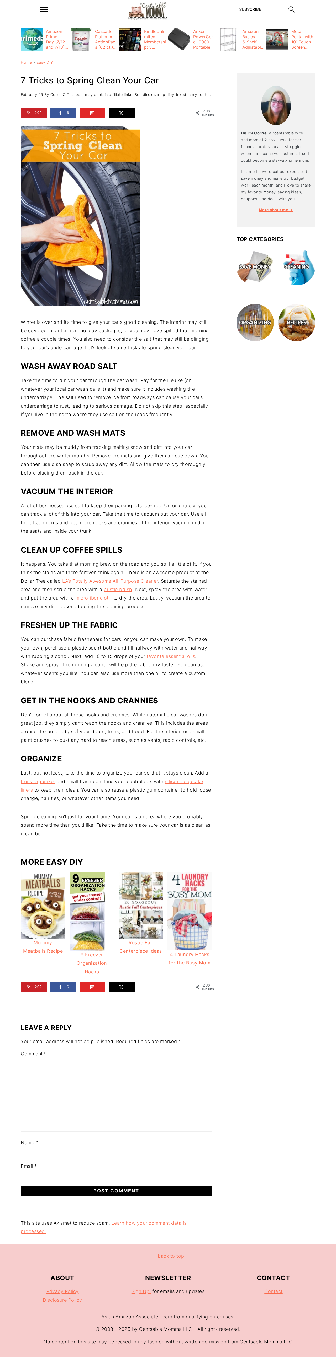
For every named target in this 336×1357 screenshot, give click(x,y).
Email (29, 1166)
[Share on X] (122, 113)
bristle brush (118, 589)
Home (26, 62)
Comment (34, 1053)
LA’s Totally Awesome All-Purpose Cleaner (110, 581)
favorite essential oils (171, 656)
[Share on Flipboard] (93, 113)
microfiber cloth (93, 598)
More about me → (276, 210)
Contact (273, 1291)
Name (29, 1142)
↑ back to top (168, 1256)
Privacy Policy (62, 1291)
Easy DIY (44, 62)
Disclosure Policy (62, 1300)
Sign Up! (141, 1291)
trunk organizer (38, 781)
